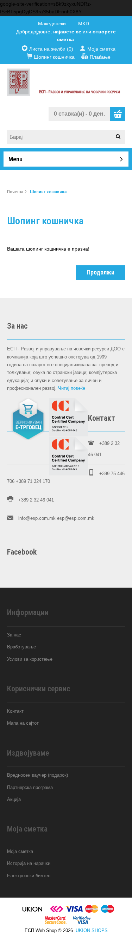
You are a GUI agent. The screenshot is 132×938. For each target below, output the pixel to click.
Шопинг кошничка (54, 57)
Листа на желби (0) (51, 49)
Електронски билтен (28, 875)
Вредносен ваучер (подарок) (37, 775)
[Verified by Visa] (82, 922)
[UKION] (32, 911)
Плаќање (100, 57)
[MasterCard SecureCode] (55, 922)
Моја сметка (101, 49)
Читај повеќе (71, 388)
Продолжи (100, 272)
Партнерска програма (30, 787)
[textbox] (68, 137)
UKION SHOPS (92, 930)
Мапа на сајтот (23, 723)
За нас (14, 635)
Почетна (15, 191)
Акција (14, 799)
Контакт (15, 711)
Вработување (21, 646)
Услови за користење (29, 659)
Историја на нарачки (28, 863)
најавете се (67, 31)
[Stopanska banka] (56, 911)
